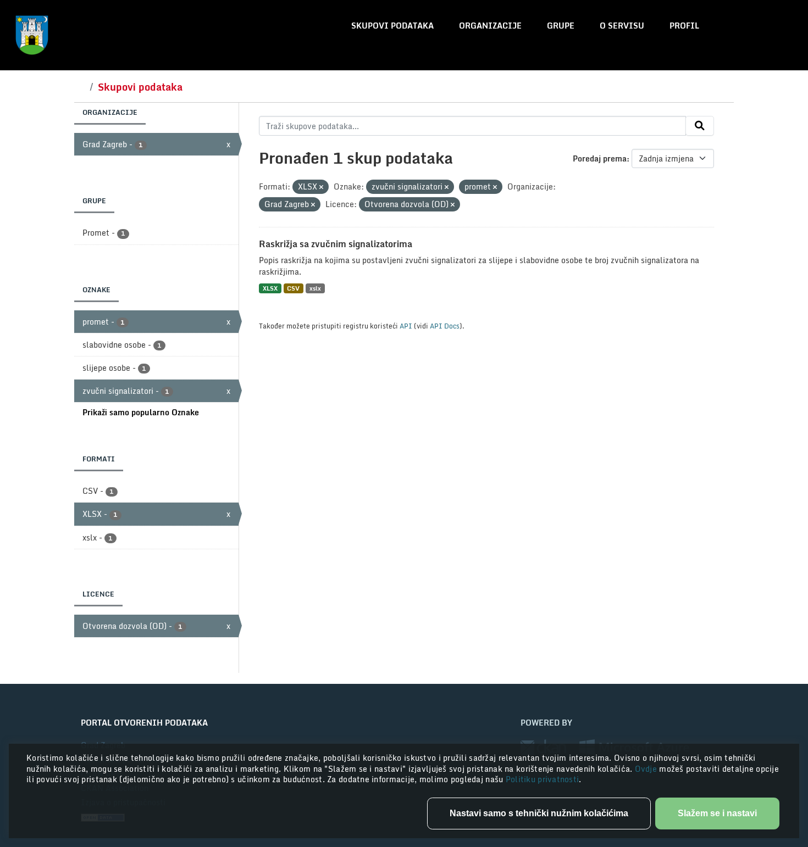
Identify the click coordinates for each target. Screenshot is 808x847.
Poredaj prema (600, 158)
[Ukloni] (321, 187)
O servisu (622, 25)
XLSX (270, 288)
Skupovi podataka (392, 25)
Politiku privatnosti (542, 779)
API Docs (445, 325)
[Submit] (699, 126)
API (406, 325)
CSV (293, 288)
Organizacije (490, 25)
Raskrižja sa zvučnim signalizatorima (335, 244)
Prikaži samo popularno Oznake (140, 412)
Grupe (560, 25)
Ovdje (647, 768)
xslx (315, 288)
